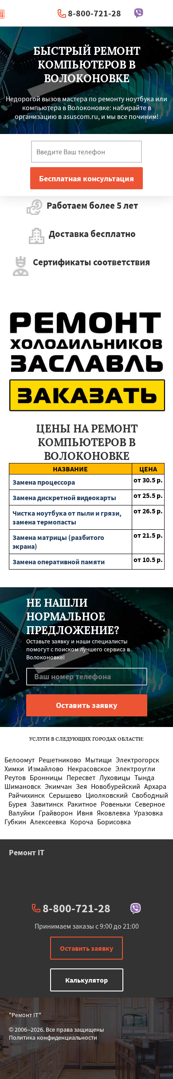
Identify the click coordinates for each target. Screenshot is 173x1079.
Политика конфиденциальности (53, 1037)
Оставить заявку (86, 948)
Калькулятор (86, 980)
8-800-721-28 (94, 13)
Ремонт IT (26, 852)
